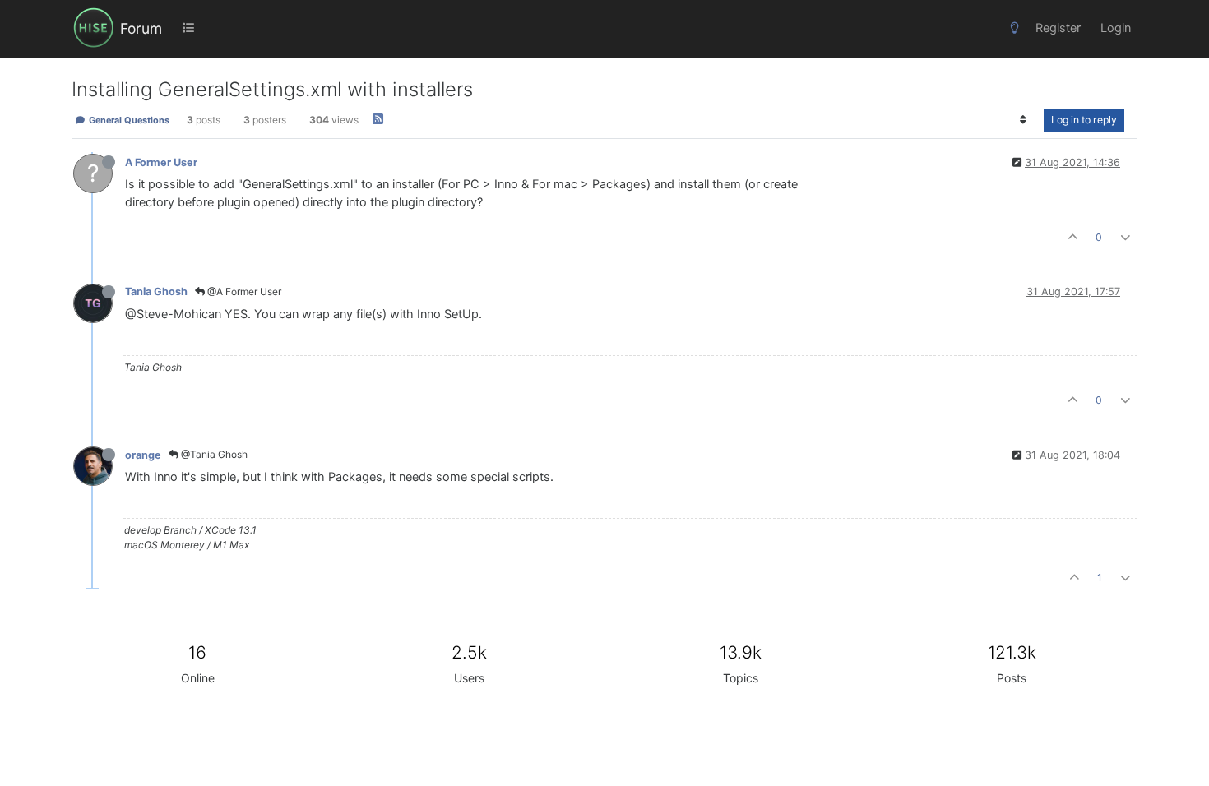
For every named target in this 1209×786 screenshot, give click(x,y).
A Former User (161, 162)
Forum (141, 28)
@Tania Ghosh (213, 454)
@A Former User (243, 291)
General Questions (127, 120)
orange (143, 455)
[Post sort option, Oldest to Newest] (1023, 120)
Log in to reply (1084, 119)
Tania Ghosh (156, 291)
